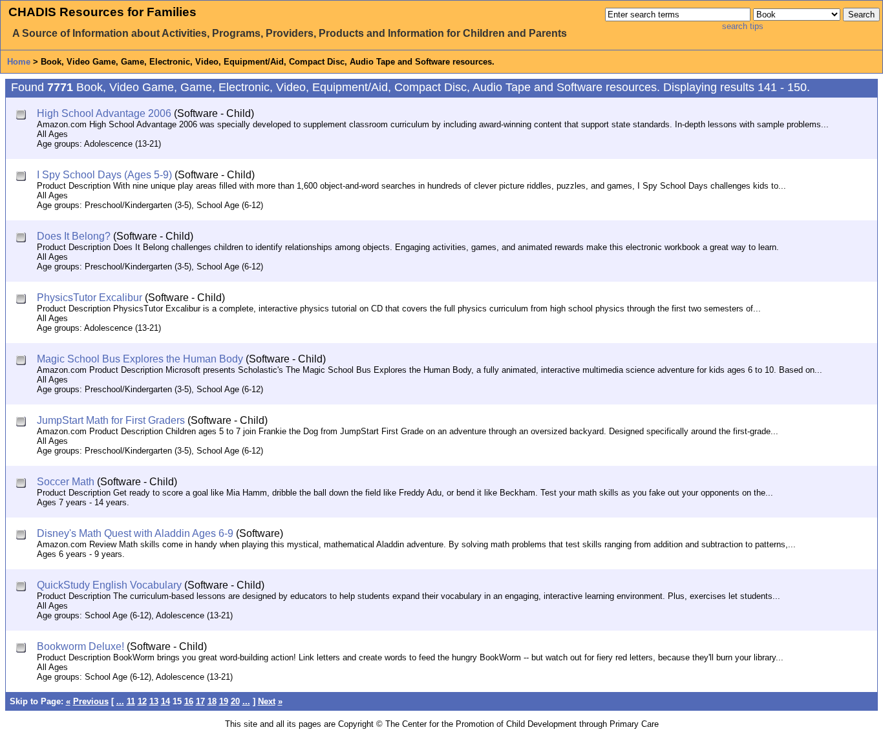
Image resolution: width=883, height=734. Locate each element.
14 (165, 701)
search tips (742, 26)
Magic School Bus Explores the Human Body (140, 358)
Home (18, 62)
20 (235, 701)
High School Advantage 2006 (104, 113)
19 (223, 701)
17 (200, 701)
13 (153, 701)
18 (212, 701)
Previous (91, 701)
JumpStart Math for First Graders (111, 420)
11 (131, 701)
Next (266, 701)
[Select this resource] (22, 115)
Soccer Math (65, 481)
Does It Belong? (74, 236)
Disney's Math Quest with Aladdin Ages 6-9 (135, 533)
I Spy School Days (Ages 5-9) (104, 174)
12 (142, 701)
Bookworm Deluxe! (80, 646)
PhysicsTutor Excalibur (89, 297)
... (120, 701)
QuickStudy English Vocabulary (109, 585)
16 (188, 701)
